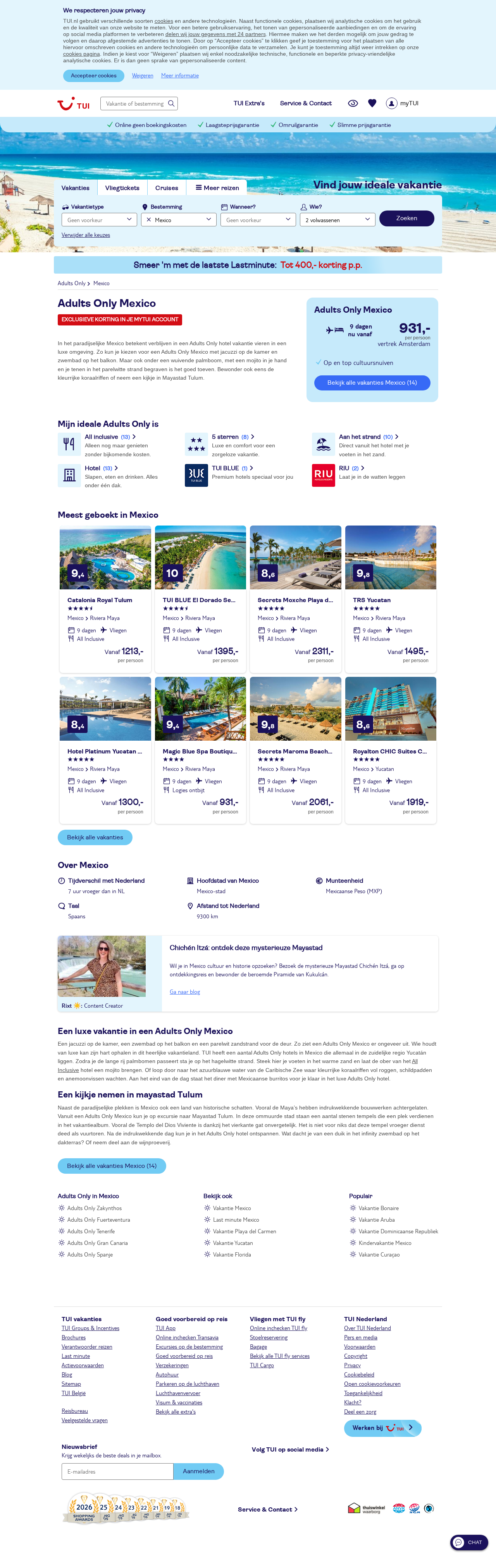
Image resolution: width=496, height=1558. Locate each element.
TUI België (74, 1392)
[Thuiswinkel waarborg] (368, 1508)
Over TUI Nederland (367, 1327)
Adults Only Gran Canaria (97, 1242)
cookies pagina (81, 54)
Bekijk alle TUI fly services (280, 1355)
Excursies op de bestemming (189, 1346)
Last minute (76, 1355)
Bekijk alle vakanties (95, 837)
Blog (67, 1374)
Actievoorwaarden (83, 1364)
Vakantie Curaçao (379, 1254)
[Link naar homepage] (73, 103)
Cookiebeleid (359, 1374)
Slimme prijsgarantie (364, 125)
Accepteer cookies (94, 76)
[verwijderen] (148, 219)
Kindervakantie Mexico (385, 1242)
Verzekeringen (172, 1364)
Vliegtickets (122, 188)
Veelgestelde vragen (85, 1419)
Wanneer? (243, 207)
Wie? (316, 207)
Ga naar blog (185, 991)
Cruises (166, 188)
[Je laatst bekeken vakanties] (353, 103)
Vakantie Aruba (377, 1219)
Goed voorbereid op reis (184, 1355)
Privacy (352, 1364)
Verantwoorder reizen (87, 1346)
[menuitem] (412, 103)
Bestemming (166, 207)
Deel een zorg (360, 1411)
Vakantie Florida (232, 1254)
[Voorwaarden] (413, 1508)
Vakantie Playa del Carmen (244, 1231)
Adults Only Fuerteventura (98, 1219)
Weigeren (142, 75)
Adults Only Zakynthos (94, 1207)
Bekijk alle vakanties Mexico (372, 383)
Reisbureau (75, 1410)
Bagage (258, 1346)
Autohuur (167, 1374)
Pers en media (360, 1337)
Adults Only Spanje (90, 1254)
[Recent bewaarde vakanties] (372, 103)
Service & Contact (265, 1510)
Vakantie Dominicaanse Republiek (398, 1231)
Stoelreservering (269, 1337)
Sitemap (71, 1383)
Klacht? (353, 1402)
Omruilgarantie (298, 125)
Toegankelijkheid (363, 1392)
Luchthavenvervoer (178, 1392)
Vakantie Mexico (232, 1207)
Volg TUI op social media (288, 1450)
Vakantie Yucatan (233, 1242)
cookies (164, 21)
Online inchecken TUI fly (278, 1327)
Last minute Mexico (236, 1219)
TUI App (166, 1327)
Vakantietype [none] (87, 207)
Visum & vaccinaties (179, 1402)
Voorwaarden (359, 1346)
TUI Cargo (262, 1364)
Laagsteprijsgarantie (232, 125)
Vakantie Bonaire (379, 1207)
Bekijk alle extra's (176, 1411)
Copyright (355, 1355)
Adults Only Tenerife (91, 1231)
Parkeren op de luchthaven (187, 1383)
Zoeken (406, 218)
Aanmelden (199, 1471)
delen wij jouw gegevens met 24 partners (215, 34)
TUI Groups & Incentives (90, 1327)
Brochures (74, 1337)
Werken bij (368, 1427)
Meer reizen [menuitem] (221, 188)
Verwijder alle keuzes (86, 234)
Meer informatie (180, 75)
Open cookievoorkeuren (372, 1383)
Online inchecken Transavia (187, 1337)
